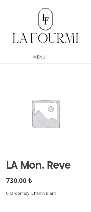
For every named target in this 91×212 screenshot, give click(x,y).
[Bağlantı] (45, 25)
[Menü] (54, 57)
